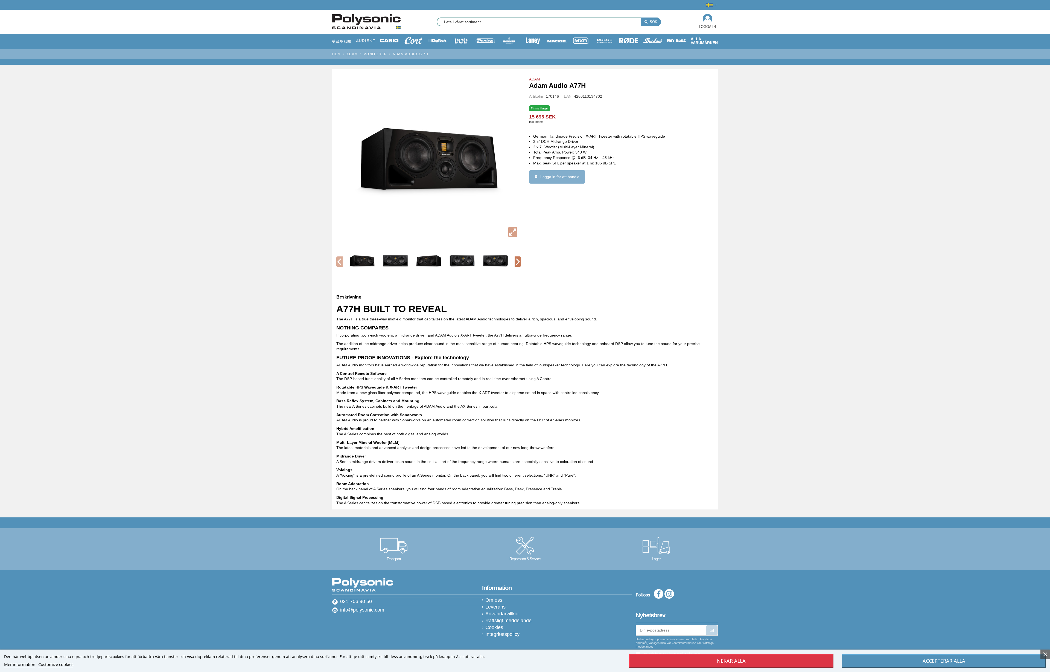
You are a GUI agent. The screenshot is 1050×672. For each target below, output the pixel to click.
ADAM (534, 79)
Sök (653, 22)
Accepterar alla (944, 660)
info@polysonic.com (362, 610)
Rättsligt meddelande (508, 620)
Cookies (494, 627)
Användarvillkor (502, 613)
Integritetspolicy (502, 634)
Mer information (19, 664)
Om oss (493, 600)
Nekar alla (731, 660)
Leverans (495, 607)
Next (518, 262)
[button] (704, 41)
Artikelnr (536, 96)
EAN (567, 96)
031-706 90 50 (356, 601)
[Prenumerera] (712, 630)
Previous (339, 262)
